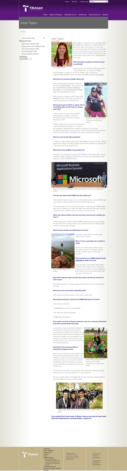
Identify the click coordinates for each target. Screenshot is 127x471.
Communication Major (28, 38)
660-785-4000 (70, 459)
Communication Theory (80, 222)
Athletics (105, 14)
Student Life (83, 14)
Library (45, 456)
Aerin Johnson (26, 49)
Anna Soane (25, 51)
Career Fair (76, 377)
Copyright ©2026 (70, 453)
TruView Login (84, 1)
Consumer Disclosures (50, 466)
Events (67, 1)
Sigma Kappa (66, 86)
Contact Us (47, 448)
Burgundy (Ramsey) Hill (29, 46)
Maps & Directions (49, 450)
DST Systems (77, 45)
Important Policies (48, 457)
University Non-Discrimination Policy (52, 460)
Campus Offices (48, 452)
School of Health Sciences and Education (91, 75)
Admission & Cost (70, 14)
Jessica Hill (25, 54)
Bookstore (46, 454)
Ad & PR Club (62, 88)
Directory (74, 1)
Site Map (46, 470)
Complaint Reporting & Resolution (52, 462)
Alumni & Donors (94, 14)
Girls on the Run (95, 53)
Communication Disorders (61, 75)
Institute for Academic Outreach (52, 468)
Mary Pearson (26, 44)
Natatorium (56, 98)
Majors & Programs (56, 14)
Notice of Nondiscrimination (51, 459)
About (45, 14)
